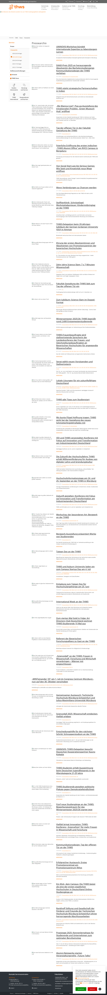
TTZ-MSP (93, 386)
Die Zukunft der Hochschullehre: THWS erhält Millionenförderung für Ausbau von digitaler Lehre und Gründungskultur (76, 459)
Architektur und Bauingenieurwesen (64, 983)
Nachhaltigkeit (74, 114)
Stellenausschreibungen (17, 71)
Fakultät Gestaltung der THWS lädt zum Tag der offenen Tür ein (75, 285)
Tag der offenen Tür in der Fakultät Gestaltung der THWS (73, 129)
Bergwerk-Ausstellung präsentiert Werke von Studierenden (76, 535)
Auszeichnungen (74, 76)
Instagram (49, 993)
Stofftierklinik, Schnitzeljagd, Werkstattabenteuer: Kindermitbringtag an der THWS (75, 205)
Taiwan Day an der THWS (68, 551)
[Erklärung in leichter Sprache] (93, 1)
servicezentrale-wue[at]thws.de (22, 985)
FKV (82, 55)
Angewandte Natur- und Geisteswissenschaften (61, 978)
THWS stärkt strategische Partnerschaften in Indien (76, 89)
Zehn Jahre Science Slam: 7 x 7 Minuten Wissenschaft (75, 266)
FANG (70, 55)
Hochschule (44, 7)
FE (76, 55)
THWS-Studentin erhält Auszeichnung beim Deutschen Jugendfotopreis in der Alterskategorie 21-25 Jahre (75, 770)
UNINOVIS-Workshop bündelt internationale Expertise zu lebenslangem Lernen (76, 49)
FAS (75, 55)
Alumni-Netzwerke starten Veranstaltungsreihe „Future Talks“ (73, 954)
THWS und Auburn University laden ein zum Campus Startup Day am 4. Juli (75, 568)
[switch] (97, 1)
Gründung (89, 465)
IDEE (65, 466)
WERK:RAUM (62, 212)
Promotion (80, 252)
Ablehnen (92, 989)
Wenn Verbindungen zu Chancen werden (76, 187)
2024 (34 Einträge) (17, 60)
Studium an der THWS (68, 7)
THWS (16, 37)
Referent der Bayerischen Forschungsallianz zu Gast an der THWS (75, 640)
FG (78, 55)
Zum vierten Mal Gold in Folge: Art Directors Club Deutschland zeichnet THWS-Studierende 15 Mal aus (74, 621)
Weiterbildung (92, 6)
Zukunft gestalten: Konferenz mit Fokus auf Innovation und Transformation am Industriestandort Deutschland (75, 498)
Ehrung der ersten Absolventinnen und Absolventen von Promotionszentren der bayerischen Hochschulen (76, 246)
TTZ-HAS (59, 387)
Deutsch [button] (86, 1)
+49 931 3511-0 (18, 983)
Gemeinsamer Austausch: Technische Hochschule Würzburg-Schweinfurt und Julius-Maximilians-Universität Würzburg (76, 698)
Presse (21, 37)
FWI (86, 55)
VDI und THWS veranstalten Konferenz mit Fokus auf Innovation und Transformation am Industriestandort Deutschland (77, 440)
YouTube (56, 993)
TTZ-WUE (89, 386)
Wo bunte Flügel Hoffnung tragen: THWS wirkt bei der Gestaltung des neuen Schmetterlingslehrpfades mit (76, 420)
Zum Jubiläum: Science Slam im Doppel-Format (75, 301)
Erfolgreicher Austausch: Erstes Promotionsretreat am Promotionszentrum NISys (71, 865)
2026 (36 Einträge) (17, 53)
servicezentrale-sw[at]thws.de (45, 985)
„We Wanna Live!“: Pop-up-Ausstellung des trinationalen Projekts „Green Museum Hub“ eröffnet (77, 109)
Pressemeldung (65, 55)
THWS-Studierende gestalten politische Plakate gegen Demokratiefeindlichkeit (75, 788)
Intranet (14, 74)
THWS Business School (92, 55)
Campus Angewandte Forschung (76, 174)
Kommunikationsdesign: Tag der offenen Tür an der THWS (76, 846)
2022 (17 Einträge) (17, 67)
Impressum (72, 993)
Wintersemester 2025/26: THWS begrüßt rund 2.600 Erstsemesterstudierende (76, 320)
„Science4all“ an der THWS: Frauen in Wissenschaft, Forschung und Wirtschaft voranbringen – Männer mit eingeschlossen (76, 660)
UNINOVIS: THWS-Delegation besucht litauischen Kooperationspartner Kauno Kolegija (75, 752)
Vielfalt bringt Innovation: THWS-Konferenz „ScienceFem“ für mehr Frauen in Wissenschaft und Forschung (76, 827)
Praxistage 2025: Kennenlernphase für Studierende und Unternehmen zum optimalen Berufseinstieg (75, 935)
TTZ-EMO (64, 387)
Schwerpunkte (55, 7)
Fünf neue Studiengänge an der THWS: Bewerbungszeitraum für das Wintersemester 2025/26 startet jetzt (75, 807)
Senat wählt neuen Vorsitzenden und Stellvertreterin (74, 363)
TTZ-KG (67, 387)
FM (84, 55)
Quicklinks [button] (78, 1)
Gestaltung (58, 988)
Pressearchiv (27, 37)
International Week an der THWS (72, 601)
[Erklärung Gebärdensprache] (90, 1)
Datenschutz (85, 983)
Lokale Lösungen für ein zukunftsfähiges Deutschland (76, 382)
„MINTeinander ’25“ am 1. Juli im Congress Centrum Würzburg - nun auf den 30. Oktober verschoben (63, 680)
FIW (80, 55)
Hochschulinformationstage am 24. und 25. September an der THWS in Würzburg (76, 479)
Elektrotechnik (59, 986)
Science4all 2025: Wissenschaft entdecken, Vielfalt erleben (77, 715)
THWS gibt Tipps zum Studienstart (73, 399)
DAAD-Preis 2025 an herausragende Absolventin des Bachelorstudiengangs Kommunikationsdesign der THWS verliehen (75, 69)
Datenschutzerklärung (83, 978)
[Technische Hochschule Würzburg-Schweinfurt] (17, 7)
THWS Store (15, 78)
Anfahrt (12, 988)
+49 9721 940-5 (41, 983)
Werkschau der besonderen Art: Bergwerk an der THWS (76, 516)
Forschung (81, 7)
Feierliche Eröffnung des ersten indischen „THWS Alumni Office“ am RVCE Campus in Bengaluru (77, 148)
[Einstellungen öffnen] (100, 989)
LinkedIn (61, 993)
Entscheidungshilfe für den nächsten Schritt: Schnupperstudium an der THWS (76, 733)
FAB (73, 55)
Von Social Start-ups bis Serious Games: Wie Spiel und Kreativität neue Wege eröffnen (75, 168)
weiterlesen (59, 60)
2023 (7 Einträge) (16, 64)
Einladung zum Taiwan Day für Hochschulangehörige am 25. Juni (72, 585)
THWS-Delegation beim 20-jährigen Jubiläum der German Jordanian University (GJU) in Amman (77, 227)
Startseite (11, 37)
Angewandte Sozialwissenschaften (64, 981)
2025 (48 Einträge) (17, 57)
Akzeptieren (81, 989)
